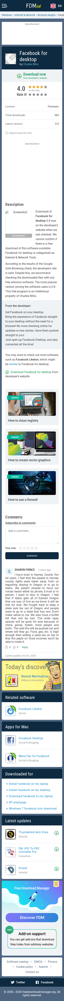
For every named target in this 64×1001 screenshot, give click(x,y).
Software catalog (17, 961)
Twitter (20, 982)
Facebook (47, 982)
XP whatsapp (17, 802)
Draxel (23, 868)
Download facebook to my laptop (31, 796)
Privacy (52, 961)
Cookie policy (24, 966)
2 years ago (44, 569)
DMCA (38, 961)
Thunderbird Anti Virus (33, 832)
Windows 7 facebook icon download (33, 808)
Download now (34, 74)
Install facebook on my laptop (28, 784)
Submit (43, 966)
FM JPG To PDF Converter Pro (29, 850)
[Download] (56, 833)
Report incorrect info (20, 133)
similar (13, 364)
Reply (25, 647)
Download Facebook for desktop (31, 372)
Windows (7, 15)
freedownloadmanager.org (39, 992)
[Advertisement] (32, 34)
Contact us (32, 972)
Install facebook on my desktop (29, 790)
